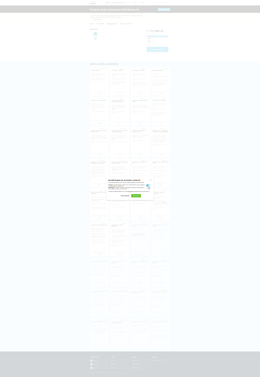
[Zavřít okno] (151, 180)
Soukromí (130, 191)
